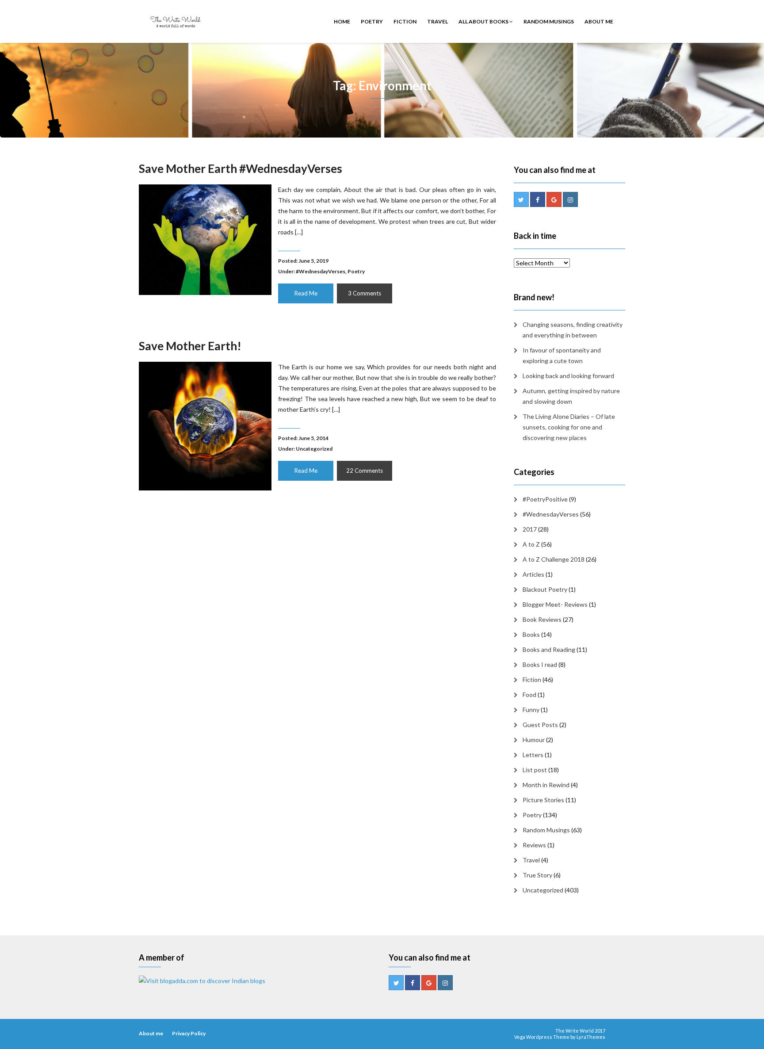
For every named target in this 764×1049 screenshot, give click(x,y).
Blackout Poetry (545, 589)
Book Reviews (542, 619)
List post (535, 769)
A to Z (531, 544)
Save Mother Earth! (190, 346)
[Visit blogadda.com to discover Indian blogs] (202, 980)
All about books (483, 21)
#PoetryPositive (545, 499)
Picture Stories (543, 800)
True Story (537, 875)
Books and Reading (549, 649)
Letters (533, 754)
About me (598, 21)
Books (531, 634)
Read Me (305, 293)
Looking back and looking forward (568, 375)
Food (529, 694)
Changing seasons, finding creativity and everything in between (573, 330)
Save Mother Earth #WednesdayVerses (240, 168)
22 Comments (364, 470)
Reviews (534, 845)
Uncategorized (314, 448)
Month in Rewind (546, 785)
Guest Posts (540, 724)
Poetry (372, 21)
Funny (531, 709)
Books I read (540, 664)
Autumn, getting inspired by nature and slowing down (571, 396)
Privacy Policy (189, 1033)
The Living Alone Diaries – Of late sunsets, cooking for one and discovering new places (569, 427)
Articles (533, 574)
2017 (530, 529)
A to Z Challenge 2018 (553, 559)
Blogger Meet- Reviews (555, 604)
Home (342, 21)
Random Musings (548, 21)
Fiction (404, 21)
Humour (534, 739)
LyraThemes (591, 1037)
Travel (437, 21)
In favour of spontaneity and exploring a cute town (562, 355)
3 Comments (364, 293)
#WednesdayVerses (320, 271)
